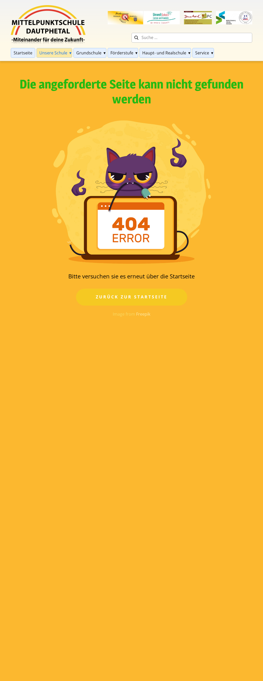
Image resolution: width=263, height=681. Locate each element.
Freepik (143, 314)
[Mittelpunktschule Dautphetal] (48, 24)
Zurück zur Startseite (131, 297)
